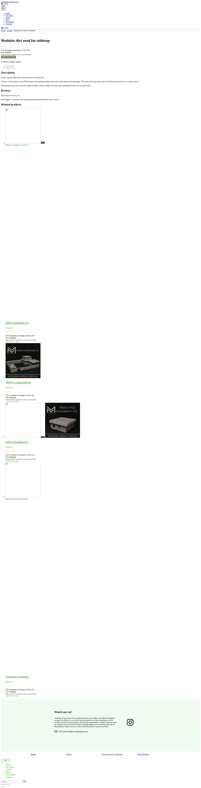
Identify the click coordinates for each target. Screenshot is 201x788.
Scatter (12, 62)
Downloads (10, 22)
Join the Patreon (143, 754)
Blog (7, 20)
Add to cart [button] (12, 342)
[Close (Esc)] (9, 784)
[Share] (6, 784)
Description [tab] (10, 66)
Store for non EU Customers (112, 754)
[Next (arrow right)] (4, 786)
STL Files (9, 16)
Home (8, 13)
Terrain (9, 31)
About (8, 18)
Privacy (69, 754)
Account (9, 24)
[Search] (24, 781)
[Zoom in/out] (2, 784)
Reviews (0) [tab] (10, 68)
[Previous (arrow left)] (2, 786)
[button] (6, 4)
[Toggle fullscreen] (4, 784)
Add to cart (8, 57)
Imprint (33, 754)
